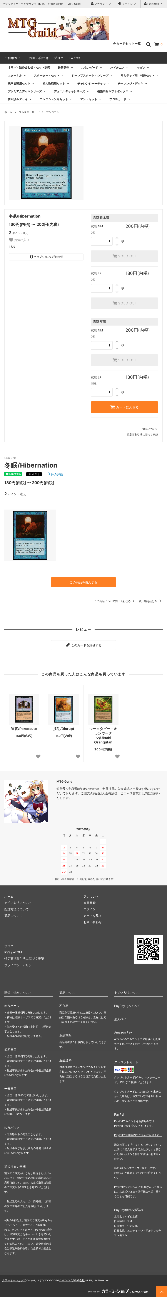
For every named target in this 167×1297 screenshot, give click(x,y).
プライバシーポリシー (19, 965)
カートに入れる (127, 407)
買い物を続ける (148, 601)
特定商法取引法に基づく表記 (24, 958)
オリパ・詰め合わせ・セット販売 (29, 67)
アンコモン (52, 112)
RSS (7, 952)
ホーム (8, 112)
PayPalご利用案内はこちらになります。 (138, 1135)
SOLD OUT (127, 256)
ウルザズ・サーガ (29, 112)
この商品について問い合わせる (112, 601)
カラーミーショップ (14, 1280)
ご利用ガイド (14, 58)
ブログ (59, 58)
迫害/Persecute (24, 728)
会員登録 (154, 3)
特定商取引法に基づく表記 (142, 434)
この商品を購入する (83, 582)
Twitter (74, 58)
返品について (150, 429)
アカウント (101, 3)
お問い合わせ (39, 58)
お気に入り (21, 240)
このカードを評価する (86, 645)
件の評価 (55, 474)
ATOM (17, 952)
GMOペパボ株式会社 (72, 1280)
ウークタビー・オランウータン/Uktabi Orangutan (103, 735)
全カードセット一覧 (127, 43)
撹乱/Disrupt (63, 728)
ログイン (127, 3)
